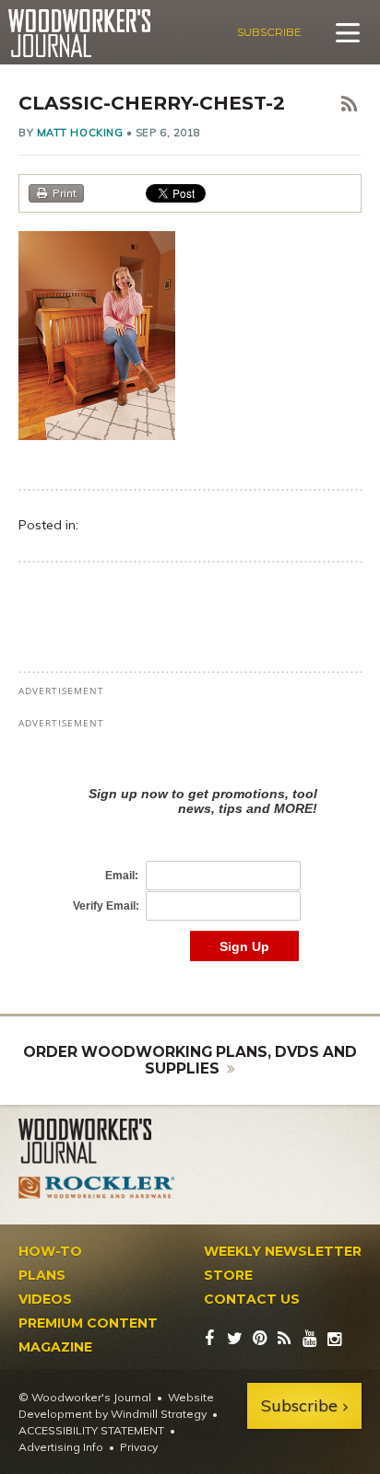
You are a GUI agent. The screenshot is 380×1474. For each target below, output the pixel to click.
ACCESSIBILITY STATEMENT (91, 1430)
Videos (45, 1299)
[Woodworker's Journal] (96, 1142)
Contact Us (252, 1299)
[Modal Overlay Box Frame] (190, 855)
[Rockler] (96, 1188)
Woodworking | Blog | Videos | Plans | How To (78, 33)
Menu (347, 32)
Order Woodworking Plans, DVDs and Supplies (190, 1060)
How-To (50, 1251)
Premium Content (88, 1323)
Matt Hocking (80, 132)
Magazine (55, 1347)
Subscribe (269, 32)
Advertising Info (60, 1447)
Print (65, 193)
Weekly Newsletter (283, 1251)
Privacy (139, 1447)
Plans (41, 1275)
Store (228, 1275)
